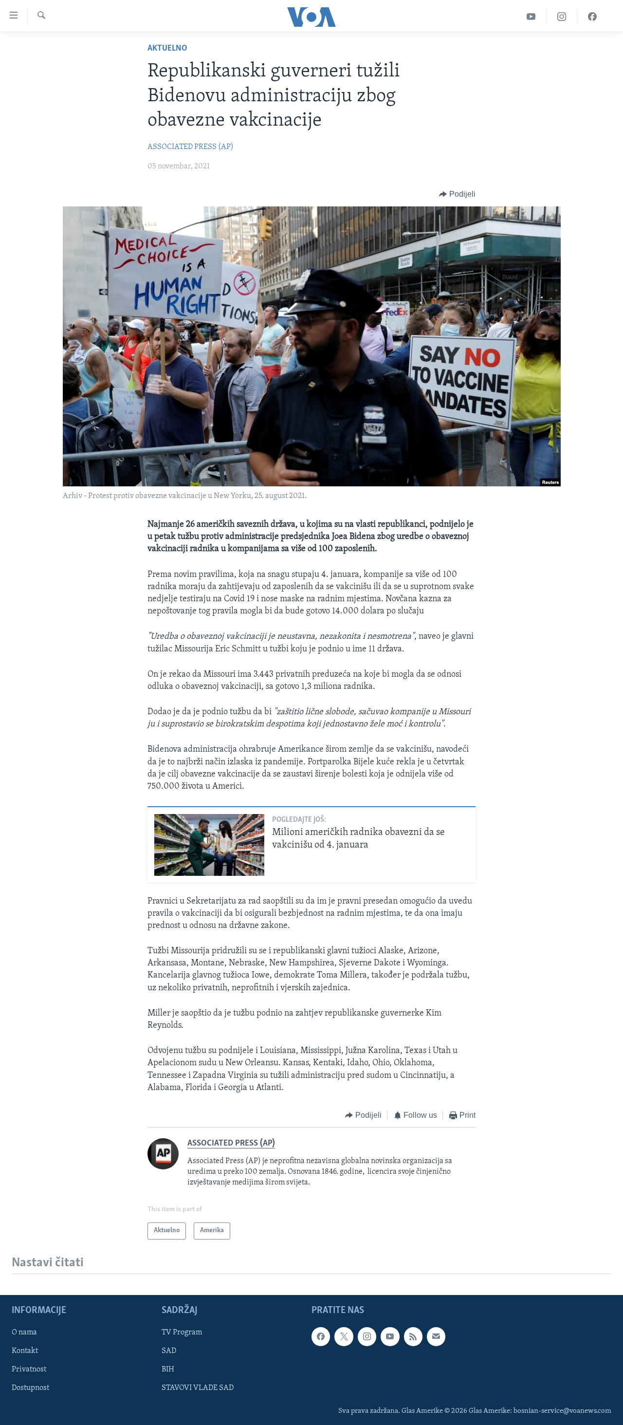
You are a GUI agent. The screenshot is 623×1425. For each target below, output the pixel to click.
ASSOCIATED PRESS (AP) (190, 147)
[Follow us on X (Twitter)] (343, 1336)
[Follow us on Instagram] (367, 1336)
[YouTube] (531, 16)
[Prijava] (436, 1336)
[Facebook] (592, 16)
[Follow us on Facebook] (321, 1336)
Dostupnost (30, 1388)
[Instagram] (562, 16)
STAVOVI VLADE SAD (198, 1388)
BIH (168, 1369)
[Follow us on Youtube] (390, 1336)
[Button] (457, 194)
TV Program (182, 1332)
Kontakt (25, 1351)
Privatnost (29, 1369)
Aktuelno (167, 48)
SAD (169, 1351)
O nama (24, 1332)
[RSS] (413, 1336)
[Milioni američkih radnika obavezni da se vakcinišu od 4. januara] (209, 845)
